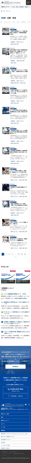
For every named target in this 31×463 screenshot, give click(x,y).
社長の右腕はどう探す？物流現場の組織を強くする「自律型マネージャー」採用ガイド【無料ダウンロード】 (18, 51)
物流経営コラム (13, 29)
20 (21, 254)
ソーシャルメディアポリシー (6, 453)
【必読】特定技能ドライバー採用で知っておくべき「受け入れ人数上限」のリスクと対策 (18, 92)
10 (18, 254)
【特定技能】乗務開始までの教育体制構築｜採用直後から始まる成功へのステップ (18, 152)
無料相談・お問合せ (17, 396)
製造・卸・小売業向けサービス (7, 436)
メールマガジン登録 (5, 445)
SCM (13, 6)
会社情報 (3, 442)
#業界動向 (13, 41)
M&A (17, 6)
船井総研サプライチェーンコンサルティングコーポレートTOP (14, 433)
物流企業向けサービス (5, 439)
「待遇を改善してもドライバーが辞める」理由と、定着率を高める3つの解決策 (19, 71)
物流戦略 (27, 6)
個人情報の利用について (14, 451)
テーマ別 (3, 427)
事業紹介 (16, 366)
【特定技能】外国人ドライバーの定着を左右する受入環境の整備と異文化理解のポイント (18, 132)
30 (25, 254)
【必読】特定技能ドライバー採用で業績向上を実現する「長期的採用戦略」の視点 (18, 33)
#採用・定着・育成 (14, 44)
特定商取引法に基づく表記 (18, 453)
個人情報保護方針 (4, 451)
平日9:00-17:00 (16, 390)
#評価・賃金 (13, 62)
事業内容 (3, 430)
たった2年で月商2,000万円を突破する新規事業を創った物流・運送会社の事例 (18, 112)
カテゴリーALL (7, 21)
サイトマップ (3, 455)
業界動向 (21, 6)
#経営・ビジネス (20, 41)
